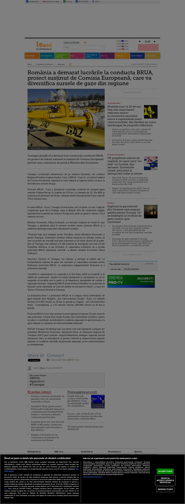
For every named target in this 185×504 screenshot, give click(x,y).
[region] (92, 479)
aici (5, 489)
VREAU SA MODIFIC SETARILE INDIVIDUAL (165, 480)
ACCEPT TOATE (165, 471)
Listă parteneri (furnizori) (92, 477)
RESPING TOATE (165, 489)
